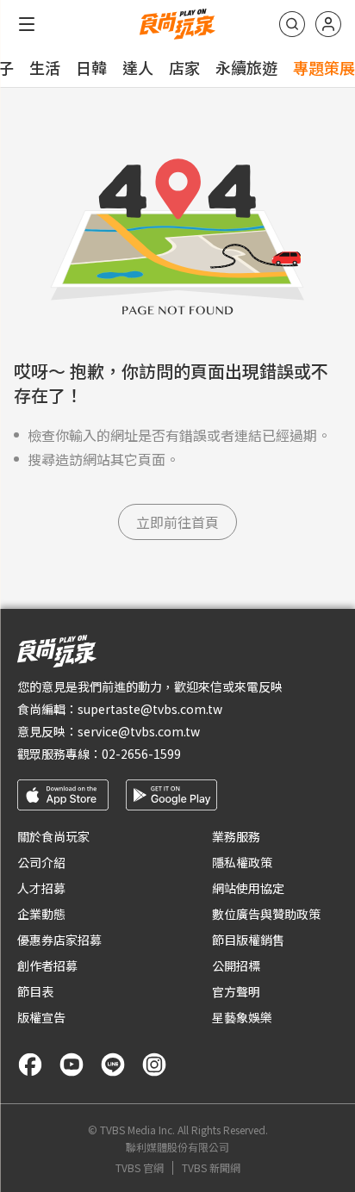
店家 (184, 67)
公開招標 (236, 965)
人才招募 (41, 888)
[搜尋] (292, 24)
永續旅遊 (246, 67)
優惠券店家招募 (59, 939)
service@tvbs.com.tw (139, 731)
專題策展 (324, 67)
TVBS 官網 (139, 1168)
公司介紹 (41, 862)
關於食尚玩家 (53, 836)
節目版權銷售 (248, 939)
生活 (44, 67)
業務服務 (236, 836)
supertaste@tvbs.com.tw (150, 708)
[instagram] (154, 1064)
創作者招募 (47, 965)
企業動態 (41, 913)
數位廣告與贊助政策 (266, 913)
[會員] (328, 24)
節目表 (35, 991)
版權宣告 (41, 1017)
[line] (113, 1064)
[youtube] (71, 1064)
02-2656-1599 (141, 753)
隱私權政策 (242, 862)
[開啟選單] (27, 24)
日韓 (91, 67)
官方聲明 (236, 991)
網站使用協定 (248, 888)
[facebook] (30, 1064)
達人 (137, 67)
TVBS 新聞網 (211, 1168)
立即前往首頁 (177, 522)
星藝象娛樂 (242, 1017)
